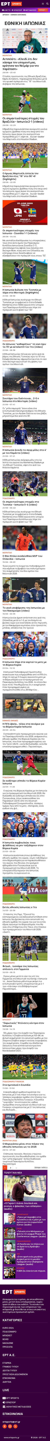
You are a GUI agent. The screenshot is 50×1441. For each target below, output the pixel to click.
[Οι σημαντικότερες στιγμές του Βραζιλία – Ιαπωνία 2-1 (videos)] (25, 100)
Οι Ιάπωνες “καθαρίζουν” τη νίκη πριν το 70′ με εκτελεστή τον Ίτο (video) (24, 345)
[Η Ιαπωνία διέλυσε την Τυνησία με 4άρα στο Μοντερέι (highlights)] (25, 271)
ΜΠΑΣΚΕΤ (7, 1019)
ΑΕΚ (18, 1254)
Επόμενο (16, 1167)
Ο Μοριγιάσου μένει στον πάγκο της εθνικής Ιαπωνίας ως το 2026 (23, 1145)
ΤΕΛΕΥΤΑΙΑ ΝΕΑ (13, 1172)
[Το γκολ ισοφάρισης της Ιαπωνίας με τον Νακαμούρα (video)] (25, 589)
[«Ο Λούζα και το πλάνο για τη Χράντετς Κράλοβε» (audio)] (9, 1245)
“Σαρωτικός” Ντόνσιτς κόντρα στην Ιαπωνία (23, 1024)
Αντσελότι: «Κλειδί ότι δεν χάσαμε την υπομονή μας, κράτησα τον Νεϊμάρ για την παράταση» (21, 64)
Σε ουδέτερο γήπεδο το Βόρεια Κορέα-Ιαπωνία (24, 782)
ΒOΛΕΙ (5, 1339)
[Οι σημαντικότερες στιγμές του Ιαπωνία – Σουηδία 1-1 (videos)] (25, 212)
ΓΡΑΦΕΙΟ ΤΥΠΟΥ (11, 1366)
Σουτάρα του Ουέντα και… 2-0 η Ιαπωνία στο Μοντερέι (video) (21, 400)
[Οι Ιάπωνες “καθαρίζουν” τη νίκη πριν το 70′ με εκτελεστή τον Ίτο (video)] (25, 326)
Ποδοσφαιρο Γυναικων (13, 1081)
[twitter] (15, 1426)
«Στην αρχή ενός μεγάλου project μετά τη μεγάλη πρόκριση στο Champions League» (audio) (30, 1260)
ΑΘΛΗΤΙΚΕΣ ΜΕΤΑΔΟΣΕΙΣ (18, 1406)
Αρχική (6, 15)
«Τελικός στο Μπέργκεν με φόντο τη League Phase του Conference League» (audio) (31, 1234)
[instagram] (10, 1426)
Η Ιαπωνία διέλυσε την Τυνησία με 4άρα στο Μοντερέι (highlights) (22, 291)
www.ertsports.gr (11, 1437)
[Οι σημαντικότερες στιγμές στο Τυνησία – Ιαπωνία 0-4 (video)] (25, 483)
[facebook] (5, 1426)
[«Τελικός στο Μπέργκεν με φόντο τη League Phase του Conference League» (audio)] (9, 1233)
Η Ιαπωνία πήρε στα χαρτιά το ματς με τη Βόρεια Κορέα (25, 663)
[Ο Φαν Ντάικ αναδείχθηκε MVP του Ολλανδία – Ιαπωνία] (25, 538)
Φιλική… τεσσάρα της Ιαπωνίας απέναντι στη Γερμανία (20, 968)
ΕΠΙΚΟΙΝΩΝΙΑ (9, 1378)
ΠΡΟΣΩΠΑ (8, 1346)
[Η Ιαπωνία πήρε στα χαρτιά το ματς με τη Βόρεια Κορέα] (25, 644)
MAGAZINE (8, 1343)
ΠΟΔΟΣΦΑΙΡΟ (9, 340)
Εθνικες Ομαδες (10, 720)
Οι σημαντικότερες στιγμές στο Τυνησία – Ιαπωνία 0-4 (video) (21, 503)
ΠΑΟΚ (19, 1228)
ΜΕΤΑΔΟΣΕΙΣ (30, 10)
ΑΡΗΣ (6, 1200)
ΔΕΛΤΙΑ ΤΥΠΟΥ (10, 1370)
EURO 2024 (8, 1327)
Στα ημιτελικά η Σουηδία (16, 1084)
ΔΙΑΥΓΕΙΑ (7, 1382)
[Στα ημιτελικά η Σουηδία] (25, 1066)
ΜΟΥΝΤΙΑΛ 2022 (10, 1140)
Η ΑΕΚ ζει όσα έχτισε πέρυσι (31, 1270)
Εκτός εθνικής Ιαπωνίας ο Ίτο (20, 907)
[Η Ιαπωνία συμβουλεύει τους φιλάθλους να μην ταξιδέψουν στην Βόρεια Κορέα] (25, 824)
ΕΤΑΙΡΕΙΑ (7, 1363)
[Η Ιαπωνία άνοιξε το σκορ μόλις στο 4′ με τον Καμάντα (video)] (25, 432)
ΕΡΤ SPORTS (12, 1398)
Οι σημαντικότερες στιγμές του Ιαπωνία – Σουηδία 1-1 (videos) (21, 232)
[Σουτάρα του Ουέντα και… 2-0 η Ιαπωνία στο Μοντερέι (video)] (25, 380)
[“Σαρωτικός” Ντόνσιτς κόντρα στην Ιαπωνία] (25, 1005)
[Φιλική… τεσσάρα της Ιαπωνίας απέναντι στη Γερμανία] (25, 948)
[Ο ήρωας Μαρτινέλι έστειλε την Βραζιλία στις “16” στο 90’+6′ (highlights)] (25, 155)
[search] (47, 4)
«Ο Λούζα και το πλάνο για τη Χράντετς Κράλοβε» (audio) (30, 1246)
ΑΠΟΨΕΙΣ (20, 1268)
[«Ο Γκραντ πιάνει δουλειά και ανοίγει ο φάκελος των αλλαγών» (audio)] (25, 1188)
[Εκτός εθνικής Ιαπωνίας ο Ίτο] (25, 889)
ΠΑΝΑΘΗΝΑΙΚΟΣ (24, 1241)
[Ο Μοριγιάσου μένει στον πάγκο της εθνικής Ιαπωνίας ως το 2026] (25, 1126)
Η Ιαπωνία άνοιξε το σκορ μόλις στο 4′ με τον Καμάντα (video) (24, 451)
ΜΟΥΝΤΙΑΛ (7, 55)
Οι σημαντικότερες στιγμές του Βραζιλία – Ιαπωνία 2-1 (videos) (23, 120)
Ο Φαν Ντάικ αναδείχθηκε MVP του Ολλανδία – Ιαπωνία (22, 557)
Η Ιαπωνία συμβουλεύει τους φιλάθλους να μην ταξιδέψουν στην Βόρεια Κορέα (23, 845)
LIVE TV (7, 10)
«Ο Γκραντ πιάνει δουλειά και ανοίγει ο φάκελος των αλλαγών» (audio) (23, 1206)
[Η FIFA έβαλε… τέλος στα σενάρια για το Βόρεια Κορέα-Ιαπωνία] (25, 705)
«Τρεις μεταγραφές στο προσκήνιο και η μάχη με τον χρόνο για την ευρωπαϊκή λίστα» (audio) (31, 1221)
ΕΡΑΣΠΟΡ (18, 10)
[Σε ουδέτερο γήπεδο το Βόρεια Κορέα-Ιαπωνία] (25, 762)
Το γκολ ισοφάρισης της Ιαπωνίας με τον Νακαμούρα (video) (24, 609)
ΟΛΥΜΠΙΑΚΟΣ (22, 1214)
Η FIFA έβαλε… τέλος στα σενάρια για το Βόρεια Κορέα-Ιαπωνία (23, 725)
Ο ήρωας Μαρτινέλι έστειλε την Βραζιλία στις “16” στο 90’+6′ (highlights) (20, 176)
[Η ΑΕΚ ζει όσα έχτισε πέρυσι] (9, 1272)
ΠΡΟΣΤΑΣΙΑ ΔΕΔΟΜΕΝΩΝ (15, 1374)
